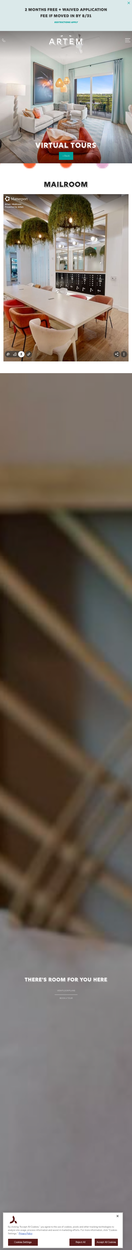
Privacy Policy (25, 1233)
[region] (63, 1230)
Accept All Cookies (106, 1242)
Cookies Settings (23, 1242)
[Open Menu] (127, 40)
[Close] (117, 1216)
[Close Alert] (128, 4)
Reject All (80, 1242)
